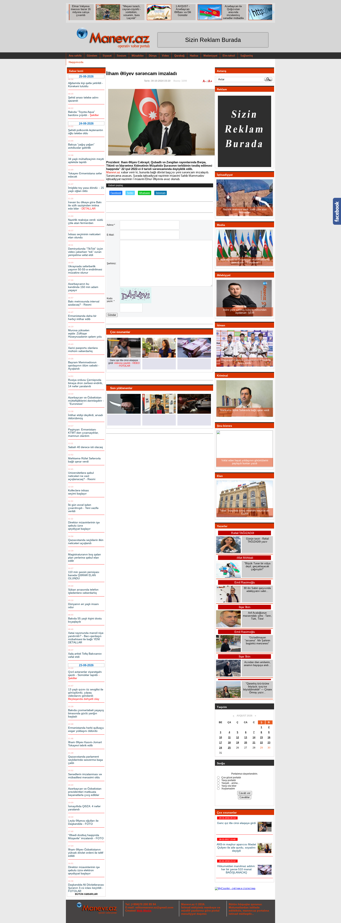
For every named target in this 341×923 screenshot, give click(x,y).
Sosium (121, 55)
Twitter (130, 193)
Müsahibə (137, 55)
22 (261, 742)
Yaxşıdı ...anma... (230, 783)
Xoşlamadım (228, 788)
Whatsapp (144, 193)
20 (245, 742)
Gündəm (92, 55)
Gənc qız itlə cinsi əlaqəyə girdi (236, 823)
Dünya (152, 55)
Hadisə (194, 55)
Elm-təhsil (229, 55)
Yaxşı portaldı (228, 780)
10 (220, 737)
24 (220, 747)
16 (269, 737)
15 (261, 737)
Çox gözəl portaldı (231, 777)
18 (229, 742)
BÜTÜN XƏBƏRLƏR (86, 894)
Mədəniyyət (210, 55)
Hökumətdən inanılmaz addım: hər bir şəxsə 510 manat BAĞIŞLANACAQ (236, 869)
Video (165, 55)
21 (254, 742)
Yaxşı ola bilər (228, 785)
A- (205, 81)
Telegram (161, 193)
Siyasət (107, 55)
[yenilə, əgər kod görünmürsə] (135, 302)
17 (220, 742)
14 (254, 737)
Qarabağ (179, 55)
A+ (210, 81)
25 (229, 747)
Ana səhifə (75, 55)
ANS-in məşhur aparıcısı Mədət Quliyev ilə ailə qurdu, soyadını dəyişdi (236, 847)
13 (245, 737)
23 (269, 742)
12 (237, 737)
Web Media (144, 910)
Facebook (116, 193)
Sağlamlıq (246, 55)
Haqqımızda (76, 62)
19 (237, 742)
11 (229, 737)
